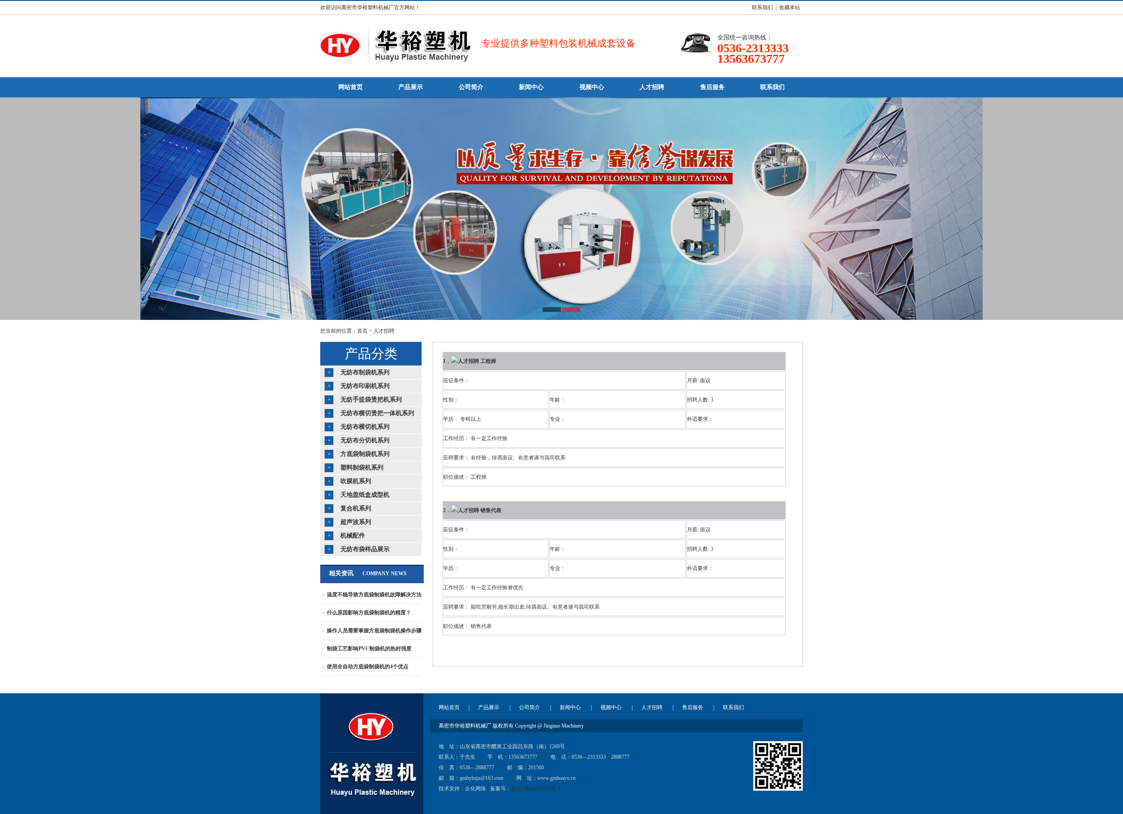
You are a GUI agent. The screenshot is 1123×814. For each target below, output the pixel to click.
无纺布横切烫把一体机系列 (377, 413)
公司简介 (529, 707)
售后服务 (692, 707)
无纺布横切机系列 (365, 426)
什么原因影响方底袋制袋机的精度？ (369, 613)
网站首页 (449, 707)
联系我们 (733, 707)
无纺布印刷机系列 (365, 386)
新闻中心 (570, 707)
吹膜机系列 (355, 481)
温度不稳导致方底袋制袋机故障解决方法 (374, 595)
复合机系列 (355, 508)
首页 (362, 331)
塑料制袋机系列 (361, 467)
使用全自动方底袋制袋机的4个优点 (367, 666)
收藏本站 (789, 7)
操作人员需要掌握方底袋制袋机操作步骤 (374, 631)
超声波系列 (355, 522)
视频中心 (611, 707)
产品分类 (371, 353)
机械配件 (352, 535)
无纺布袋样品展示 (365, 549)
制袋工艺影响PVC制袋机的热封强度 (369, 648)
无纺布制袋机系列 (365, 372)
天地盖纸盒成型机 (365, 494)
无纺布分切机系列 (365, 440)
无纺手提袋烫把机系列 (371, 399)
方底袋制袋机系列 (365, 454)
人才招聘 (383, 331)
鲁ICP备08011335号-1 (536, 788)
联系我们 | (762, 7)
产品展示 (488, 707)
